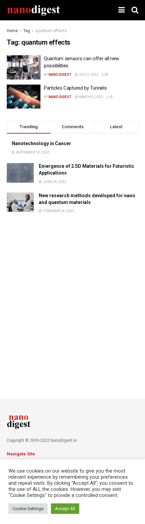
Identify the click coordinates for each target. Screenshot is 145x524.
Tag (26, 30)
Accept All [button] (65, 508)
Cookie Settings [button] (28, 508)
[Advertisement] (72, 298)
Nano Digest (60, 74)
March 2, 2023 (90, 97)
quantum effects (51, 30)
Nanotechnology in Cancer (41, 143)
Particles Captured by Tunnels (75, 88)
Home (12, 30)
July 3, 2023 (88, 74)
